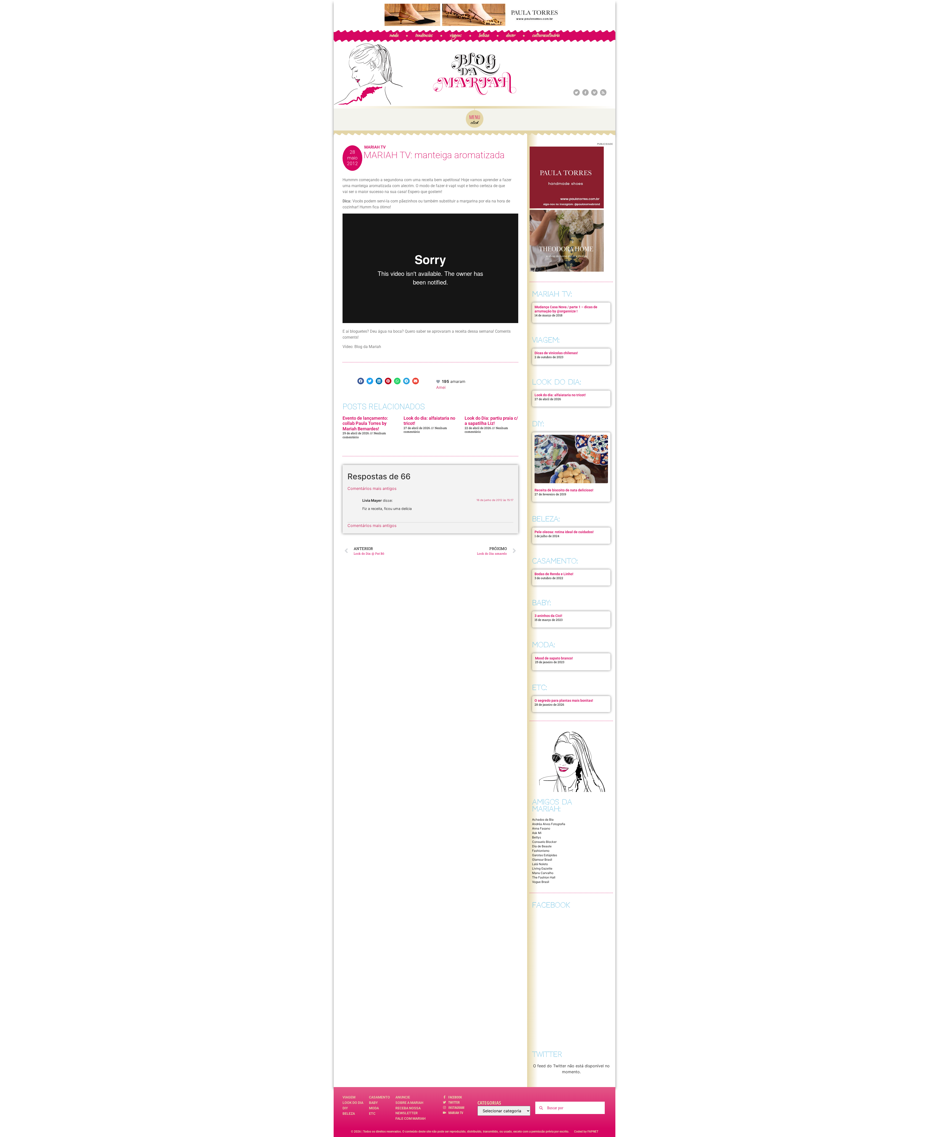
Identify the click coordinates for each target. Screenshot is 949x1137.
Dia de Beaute (542, 846)
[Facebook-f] (585, 92)
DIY (345, 1108)
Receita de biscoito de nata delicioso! (564, 490)
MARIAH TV (375, 147)
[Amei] (438, 381)
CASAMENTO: (555, 561)
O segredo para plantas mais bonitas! (564, 700)
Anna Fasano (541, 828)
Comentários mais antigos (371, 488)
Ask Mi (536, 833)
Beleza (349, 1113)
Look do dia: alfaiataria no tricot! (560, 395)
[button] (360, 381)
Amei (441, 387)
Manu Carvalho (542, 873)
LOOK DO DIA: (556, 382)
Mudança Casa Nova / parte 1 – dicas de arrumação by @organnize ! (566, 309)
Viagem (349, 1097)
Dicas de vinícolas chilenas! (556, 353)
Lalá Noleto (540, 864)
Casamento (379, 1097)
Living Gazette (542, 868)
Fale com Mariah (410, 1118)
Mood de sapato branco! (554, 658)
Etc (372, 1113)
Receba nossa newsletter (408, 1110)
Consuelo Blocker (544, 842)
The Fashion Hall (543, 877)
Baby (373, 1103)
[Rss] (603, 92)
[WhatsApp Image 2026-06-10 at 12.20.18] (567, 270)
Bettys (536, 837)
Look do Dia (353, 1103)
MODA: (543, 645)
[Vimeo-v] (594, 92)
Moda (374, 1108)
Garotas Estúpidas (544, 855)
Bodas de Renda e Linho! (554, 574)
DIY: (538, 424)
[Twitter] (576, 92)
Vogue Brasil (540, 882)
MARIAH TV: (552, 294)
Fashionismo (540, 851)
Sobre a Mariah (409, 1103)
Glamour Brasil (542, 859)
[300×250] (567, 206)
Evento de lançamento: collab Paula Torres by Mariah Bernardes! (365, 423)
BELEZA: (546, 519)
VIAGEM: (546, 340)
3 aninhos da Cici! (548, 616)
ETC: (539, 687)
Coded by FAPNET (586, 1131)
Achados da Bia (543, 819)
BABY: (541, 603)
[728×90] (474, 24)
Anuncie (402, 1097)
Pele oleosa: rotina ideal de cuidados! (564, 532)
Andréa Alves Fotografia (548, 824)
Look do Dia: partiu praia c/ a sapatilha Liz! (491, 420)
